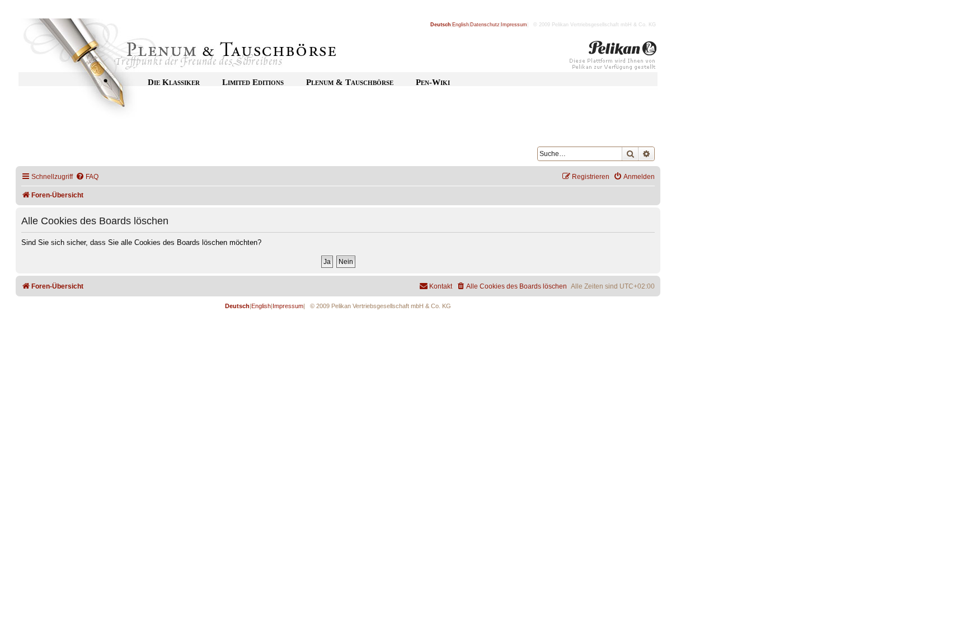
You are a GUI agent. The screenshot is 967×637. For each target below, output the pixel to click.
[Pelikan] (613, 57)
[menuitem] (87, 177)
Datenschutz (485, 24)
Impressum (514, 24)
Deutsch (440, 24)
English (460, 24)
